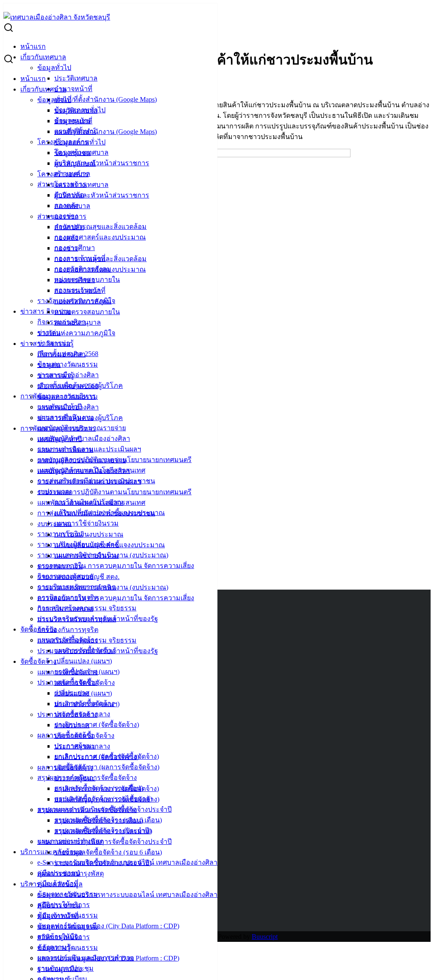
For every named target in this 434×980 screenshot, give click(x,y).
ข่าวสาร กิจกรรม (45, 311)
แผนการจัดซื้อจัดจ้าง (67, 672)
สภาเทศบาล (72, 205)
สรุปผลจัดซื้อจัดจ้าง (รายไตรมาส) (103, 831)
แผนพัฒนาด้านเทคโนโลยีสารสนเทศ (91, 502)
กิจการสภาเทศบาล (65, 608)
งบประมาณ (54, 523)
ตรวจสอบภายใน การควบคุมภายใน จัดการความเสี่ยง (115, 565)
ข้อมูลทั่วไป (54, 67)
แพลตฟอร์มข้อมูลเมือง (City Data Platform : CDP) (108, 926)
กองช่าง (66, 248)
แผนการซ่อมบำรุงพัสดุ (70, 873)
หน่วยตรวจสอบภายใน (87, 311)
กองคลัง (66, 237)
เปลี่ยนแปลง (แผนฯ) (83, 661)
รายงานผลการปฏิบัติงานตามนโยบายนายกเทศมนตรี (114, 492)
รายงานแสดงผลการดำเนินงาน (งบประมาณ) (102, 587)
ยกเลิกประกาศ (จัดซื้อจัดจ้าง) (96, 724)
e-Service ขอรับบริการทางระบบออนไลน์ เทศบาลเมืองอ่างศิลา (127, 894)
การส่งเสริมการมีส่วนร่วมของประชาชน (96, 513)
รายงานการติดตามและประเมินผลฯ (89, 481)
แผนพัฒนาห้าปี (59, 439)
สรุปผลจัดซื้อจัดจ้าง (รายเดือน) (98, 820)
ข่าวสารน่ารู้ (55, 375)
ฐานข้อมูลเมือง (59, 968)
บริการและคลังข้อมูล (51, 851)
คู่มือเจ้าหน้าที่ (57, 915)
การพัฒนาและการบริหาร (58, 428)
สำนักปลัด (69, 227)
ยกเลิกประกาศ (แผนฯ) (87, 703)
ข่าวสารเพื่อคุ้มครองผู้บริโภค (80, 417)
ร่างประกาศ (71, 725)
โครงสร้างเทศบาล (81, 184)
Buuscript (265, 936)
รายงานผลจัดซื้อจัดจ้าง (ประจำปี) (102, 862)
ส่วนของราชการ (61, 216)
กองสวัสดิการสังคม (82, 301)
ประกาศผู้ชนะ (74, 778)
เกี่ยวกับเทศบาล (43, 57)
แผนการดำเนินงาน (65, 449)
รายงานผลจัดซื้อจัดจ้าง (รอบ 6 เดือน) (108, 852)
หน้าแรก (33, 46)
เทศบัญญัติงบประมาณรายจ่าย (81, 460)
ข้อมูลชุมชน (72, 152)
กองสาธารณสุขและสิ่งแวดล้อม (100, 226)
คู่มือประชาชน (59, 905)
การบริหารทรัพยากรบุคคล (76, 619)
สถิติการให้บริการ (63, 937)
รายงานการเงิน (60, 566)
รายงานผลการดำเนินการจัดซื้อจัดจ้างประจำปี (104, 841)
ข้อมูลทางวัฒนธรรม (67, 364)
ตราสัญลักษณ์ (75, 163)
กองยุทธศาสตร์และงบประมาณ (100, 237)
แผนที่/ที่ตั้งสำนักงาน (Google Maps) (105, 99)
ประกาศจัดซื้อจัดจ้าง (67, 714)
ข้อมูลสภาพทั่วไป (80, 142)
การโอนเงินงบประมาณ (88, 534)
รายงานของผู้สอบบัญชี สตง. (78, 576)
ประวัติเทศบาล (75, 78)
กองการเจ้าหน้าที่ (80, 290)
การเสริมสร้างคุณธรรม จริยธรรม (86, 640)
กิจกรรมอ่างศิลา (61, 354)
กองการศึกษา (74, 280)
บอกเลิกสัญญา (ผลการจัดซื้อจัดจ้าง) (106, 767)
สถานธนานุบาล (77, 322)
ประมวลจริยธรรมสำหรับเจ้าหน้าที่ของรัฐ (97, 650)
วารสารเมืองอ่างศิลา (68, 407)
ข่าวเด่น (49, 364)
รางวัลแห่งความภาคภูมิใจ (76, 333)
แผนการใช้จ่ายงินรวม (86, 523)
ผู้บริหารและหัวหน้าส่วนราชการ (101, 163)
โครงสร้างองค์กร (63, 174)
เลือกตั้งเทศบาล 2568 (67, 386)
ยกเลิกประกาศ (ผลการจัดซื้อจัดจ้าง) (106, 788)
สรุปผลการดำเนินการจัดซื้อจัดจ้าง (87, 809)
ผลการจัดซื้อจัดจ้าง (65, 767)
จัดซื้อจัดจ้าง (38, 661)
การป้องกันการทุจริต (67, 629)
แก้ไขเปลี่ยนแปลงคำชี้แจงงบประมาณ (109, 544)
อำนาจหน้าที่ (73, 88)
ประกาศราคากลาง (82, 746)
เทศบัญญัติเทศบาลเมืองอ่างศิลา (83, 438)
